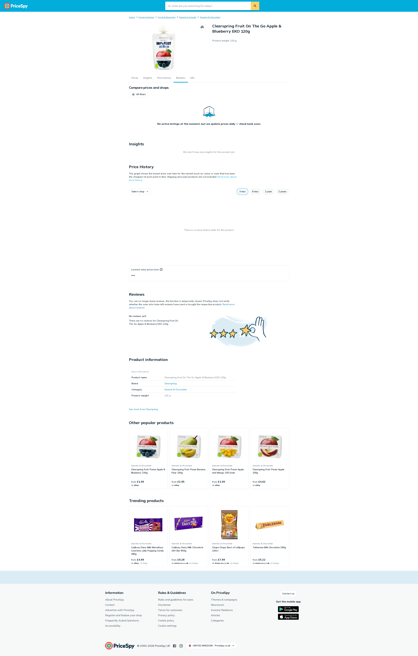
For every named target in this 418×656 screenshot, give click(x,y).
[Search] (255, 6)
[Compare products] (202, 27)
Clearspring (170, 383)
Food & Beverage (167, 17)
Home (132, 17)
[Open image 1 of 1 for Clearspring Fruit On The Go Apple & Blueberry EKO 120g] (164, 47)
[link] (148, 458)
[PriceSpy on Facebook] (175, 645)
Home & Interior (146, 17)
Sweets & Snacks (187, 17)
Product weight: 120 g (224, 40)
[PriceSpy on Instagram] (181, 645)
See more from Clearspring (143, 409)
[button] (139, 94)
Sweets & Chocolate (210, 17)
